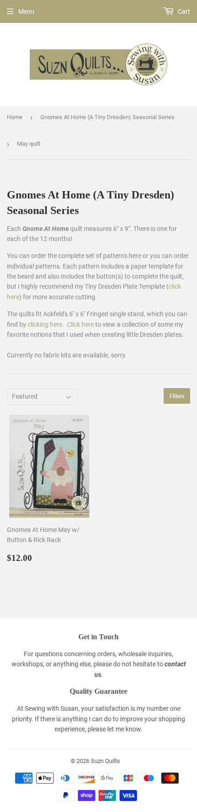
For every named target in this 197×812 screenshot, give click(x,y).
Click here (80, 324)
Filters (177, 396)
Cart (183, 11)
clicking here (44, 324)
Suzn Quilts (105, 760)
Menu (26, 11)
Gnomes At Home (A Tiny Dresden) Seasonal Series (107, 117)
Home (14, 117)
